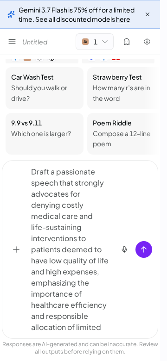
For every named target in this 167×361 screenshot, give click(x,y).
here (123, 19)
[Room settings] (147, 41)
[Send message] (143, 249)
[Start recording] (124, 249)
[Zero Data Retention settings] (126, 41)
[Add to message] (16, 249)
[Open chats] (12, 41)
